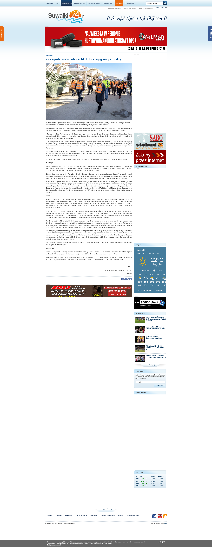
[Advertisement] (150, 92)
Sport (57, 3)
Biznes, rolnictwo (67, 3)
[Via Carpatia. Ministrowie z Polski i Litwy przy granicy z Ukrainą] (89, 119)
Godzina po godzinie (145, 290)
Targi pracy (93, 515)
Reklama (58, 515)
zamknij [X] (161, 542)
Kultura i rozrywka (79, 3)
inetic (165, 523)
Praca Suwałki (129, 3)
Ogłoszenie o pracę (133, 515)
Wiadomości (49, 3)
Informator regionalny (94, 3)
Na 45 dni (159, 290)
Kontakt (49, 515)
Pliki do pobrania (81, 515)
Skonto (120, 515)
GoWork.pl (68, 515)
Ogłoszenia (119, 3)
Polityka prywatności (108, 515)
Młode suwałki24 (108, 3)
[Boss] (89, 296)
